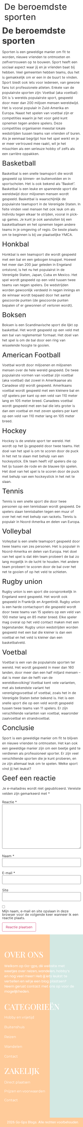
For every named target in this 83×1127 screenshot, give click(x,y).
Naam (8, 856)
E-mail (8, 873)
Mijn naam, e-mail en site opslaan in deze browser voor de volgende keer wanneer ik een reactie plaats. (40, 914)
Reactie (9, 802)
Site (5, 890)
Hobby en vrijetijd (19, 1017)
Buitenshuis (14, 1027)
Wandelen (13, 1047)
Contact (11, 1056)
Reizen (10, 1037)
